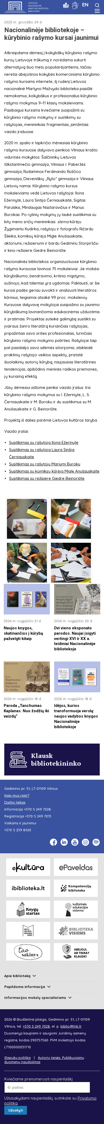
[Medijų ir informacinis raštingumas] (76, 952)
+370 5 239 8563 (17, 830)
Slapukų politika (17, 1057)
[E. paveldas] (76, 867)
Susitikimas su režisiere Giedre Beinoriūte (47, 478)
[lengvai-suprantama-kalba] (66, 4)
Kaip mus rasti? (16, 795)
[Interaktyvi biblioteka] (28, 888)
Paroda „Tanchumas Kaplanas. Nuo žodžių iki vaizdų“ (26, 711)
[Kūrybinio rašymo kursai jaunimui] (27, 519)
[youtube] (74, 842)
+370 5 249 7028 (37, 809)
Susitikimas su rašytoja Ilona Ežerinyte (43, 442)
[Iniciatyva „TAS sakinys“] (28, 952)
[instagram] (85, 842)
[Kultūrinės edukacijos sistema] (76, 909)
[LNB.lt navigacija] (97, 11)
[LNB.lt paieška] (97, 5)
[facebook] (53, 842)
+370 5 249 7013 (38, 816)
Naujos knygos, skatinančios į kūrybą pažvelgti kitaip (23, 633)
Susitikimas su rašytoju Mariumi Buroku (44, 463)
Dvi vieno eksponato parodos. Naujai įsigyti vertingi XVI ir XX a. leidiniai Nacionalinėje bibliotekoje (75, 639)
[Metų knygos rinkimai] (28, 930)
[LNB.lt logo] (26, 7)
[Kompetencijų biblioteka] (76, 888)
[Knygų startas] (28, 909)
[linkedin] (64, 842)
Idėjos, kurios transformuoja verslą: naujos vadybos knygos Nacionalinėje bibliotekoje (76, 716)
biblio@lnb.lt (71, 1026)
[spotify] (96, 842)
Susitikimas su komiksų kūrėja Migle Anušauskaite (54, 471)
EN (85, 4)
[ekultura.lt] (28, 867)
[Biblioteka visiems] (76, 930)
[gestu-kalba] (75, 4)
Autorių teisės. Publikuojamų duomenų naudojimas (44, 1059)
